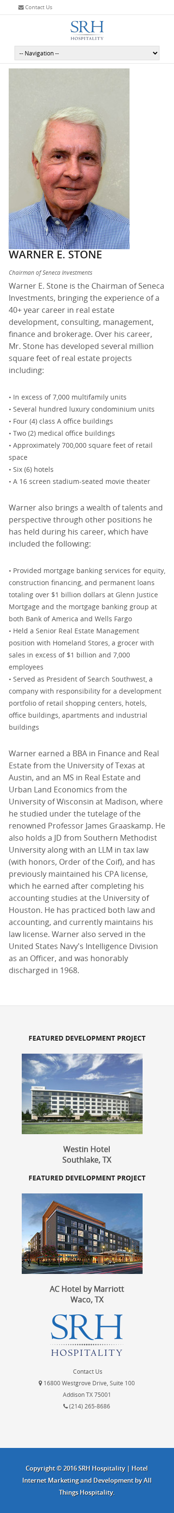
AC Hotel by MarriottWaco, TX (87, 1294)
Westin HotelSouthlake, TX (86, 1154)
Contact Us (38, 7)
